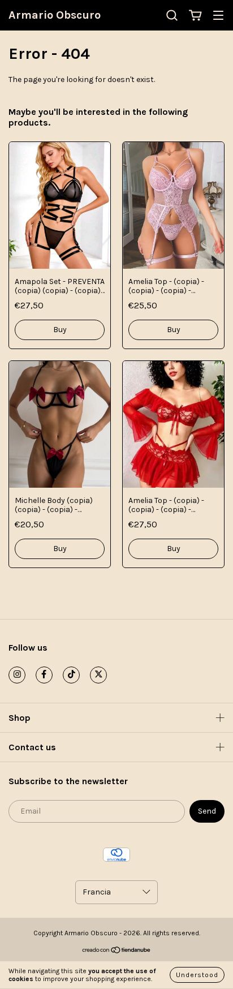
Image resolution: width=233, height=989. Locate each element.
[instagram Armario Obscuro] (16, 674)
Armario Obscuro (54, 15)
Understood (197, 975)
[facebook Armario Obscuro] (44, 674)
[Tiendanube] (116, 951)
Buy (60, 329)
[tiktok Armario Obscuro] (71, 674)
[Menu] (218, 16)
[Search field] (172, 15)
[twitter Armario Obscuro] (98, 674)
